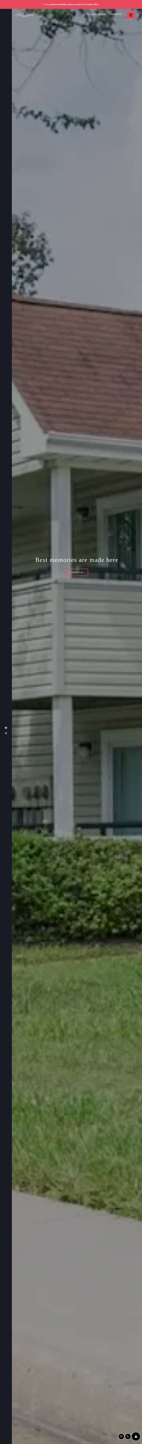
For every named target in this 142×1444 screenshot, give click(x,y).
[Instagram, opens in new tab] (5, 733)
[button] (71, 4)
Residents (117, 14)
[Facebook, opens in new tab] (5, 728)
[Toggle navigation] (131, 15)
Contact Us (77, 572)
